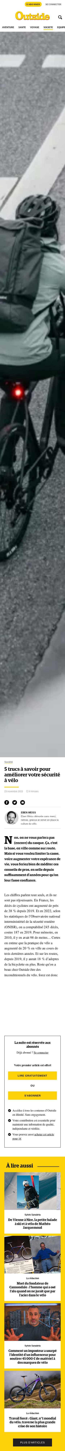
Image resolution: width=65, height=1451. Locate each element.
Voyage (34, 27)
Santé (22, 27)
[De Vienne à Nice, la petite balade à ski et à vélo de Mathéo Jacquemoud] (32, 1191)
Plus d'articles (32, 1442)
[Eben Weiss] (11, 823)
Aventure (8, 27)
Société (48, 27)
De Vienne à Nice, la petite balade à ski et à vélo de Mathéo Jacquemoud (32, 1223)
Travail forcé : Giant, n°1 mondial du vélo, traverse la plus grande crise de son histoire (32, 1422)
